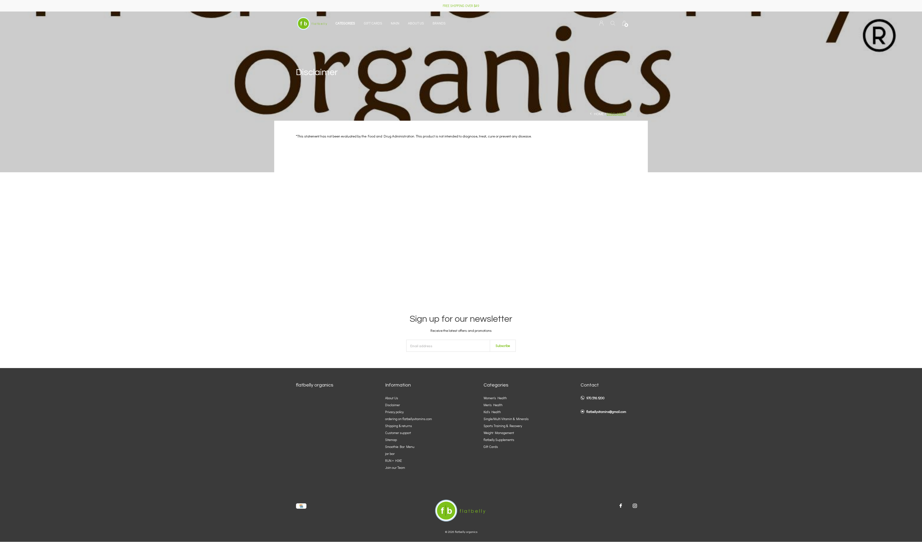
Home (599, 113)
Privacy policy (394, 412)
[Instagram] (635, 505)
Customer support (398, 432)
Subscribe (503, 345)
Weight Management (499, 432)
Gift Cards (491, 446)
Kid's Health (492, 412)
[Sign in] (601, 23)
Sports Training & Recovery (503, 425)
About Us (391, 398)
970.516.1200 (595, 398)
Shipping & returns (398, 425)
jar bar (390, 453)
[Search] (613, 23)
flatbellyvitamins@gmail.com (606, 411)
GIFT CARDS (373, 23)
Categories (345, 23)
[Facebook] (620, 505)
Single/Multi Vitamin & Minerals (506, 419)
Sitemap (391, 439)
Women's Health (495, 398)
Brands (439, 23)
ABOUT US (416, 23)
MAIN (395, 23)
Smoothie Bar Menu (399, 446)
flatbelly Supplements (499, 439)
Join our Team (395, 467)
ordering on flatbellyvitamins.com (408, 419)
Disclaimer (392, 405)
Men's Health (493, 405)
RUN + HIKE (393, 460)
